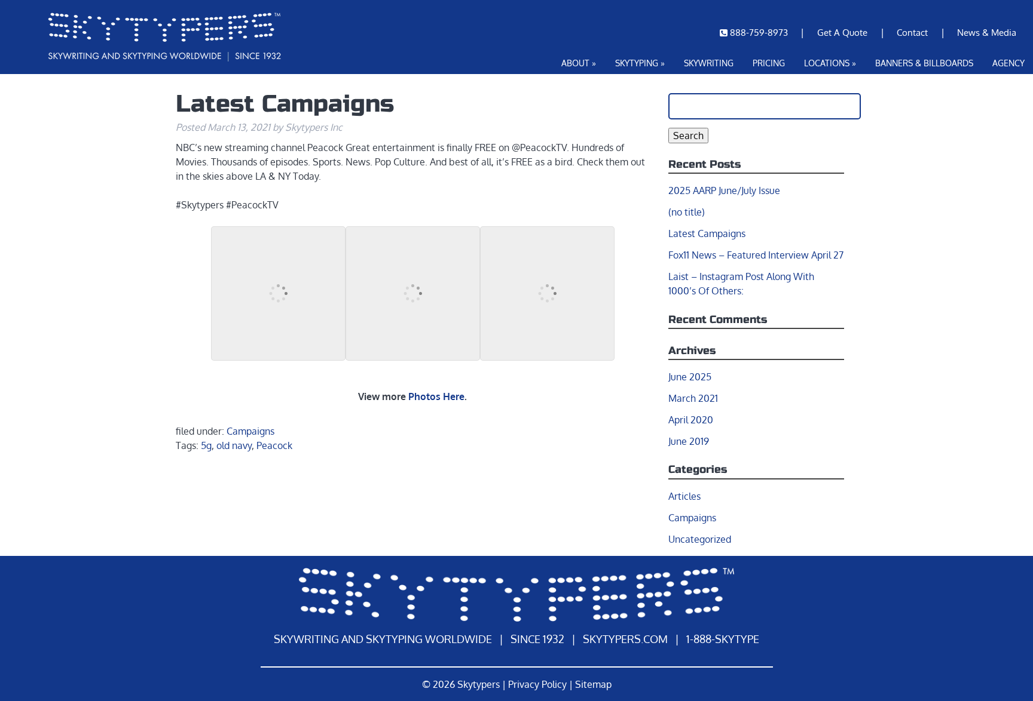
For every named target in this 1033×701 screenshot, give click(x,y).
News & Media (986, 32)
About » (578, 63)
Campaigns (250, 431)
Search (688, 136)
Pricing (769, 63)
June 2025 (689, 377)
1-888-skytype (722, 638)
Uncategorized (699, 539)
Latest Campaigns (706, 233)
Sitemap (593, 684)
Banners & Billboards (924, 63)
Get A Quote (842, 32)
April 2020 (690, 420)
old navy (234, 445)
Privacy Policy (537, 684)
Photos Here (436, 396)
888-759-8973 (759, 32)
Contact (912, 32)
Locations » (830, 63)
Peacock (274, 445)
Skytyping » (640, 63)
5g (206, 445)
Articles (684, 496)
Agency (1008, 63)
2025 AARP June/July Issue (724, 190)
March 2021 (693, 398)
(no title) (686, 212)
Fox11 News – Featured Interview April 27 (755, 255)
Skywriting (709, 63)
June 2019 (688, 441)
